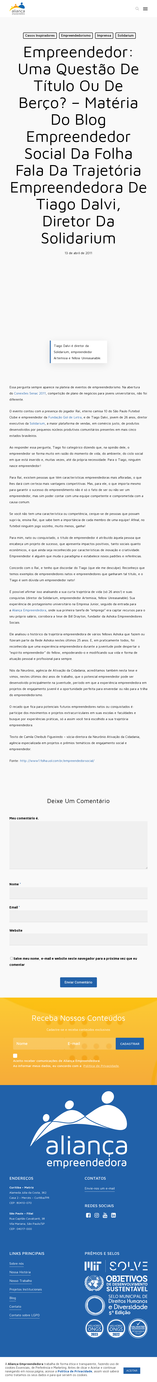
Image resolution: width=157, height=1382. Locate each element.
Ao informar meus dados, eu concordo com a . (66, 1066)
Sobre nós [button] (16, 1263)
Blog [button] (12, 1298)
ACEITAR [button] (131, 1370)
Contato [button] (15, 1306)
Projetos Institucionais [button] (25, 1289)
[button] (145, 9)
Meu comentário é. (24, 818)
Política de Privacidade (101, 1066)
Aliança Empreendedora (29, 610)
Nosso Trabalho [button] (20, 1280)
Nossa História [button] (20, 1272)
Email (14, 907)
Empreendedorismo (76, 35)
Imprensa (104, 35)
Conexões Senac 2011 (30, 393)
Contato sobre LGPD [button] (24, 1315)
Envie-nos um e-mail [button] (100, 1188)
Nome (15, 884)
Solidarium (126, 35)
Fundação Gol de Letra (65, 417)
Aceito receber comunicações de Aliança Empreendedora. (56, 1061)
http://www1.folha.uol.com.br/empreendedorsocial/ (57, 760)
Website (15, 930)
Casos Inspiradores (40, 35)
